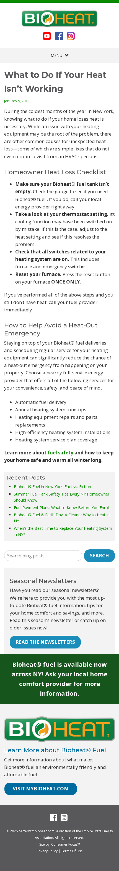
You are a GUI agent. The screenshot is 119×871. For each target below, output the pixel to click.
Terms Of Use (72, 851)
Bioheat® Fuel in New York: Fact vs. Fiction (52, 486)
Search (99, 555)
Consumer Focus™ (65, 844)
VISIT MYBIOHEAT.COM (41, 788)
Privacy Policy (47, 851)
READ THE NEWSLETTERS (45, 642)
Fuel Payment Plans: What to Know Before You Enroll (62, 507)
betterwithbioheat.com (37, 831)
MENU (57, 55)
